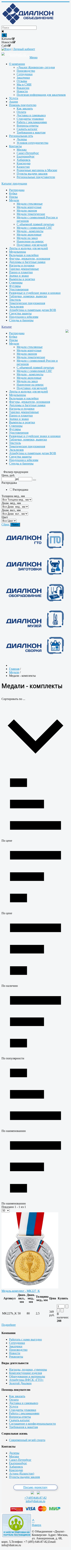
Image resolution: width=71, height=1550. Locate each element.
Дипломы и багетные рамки (27, 262)
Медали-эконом (27, 210)
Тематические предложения (27, 303)
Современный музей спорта (27, 1440)
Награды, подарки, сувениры (28, 1369)
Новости (14, 1353)
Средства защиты (20, 313)
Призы (13, 196)
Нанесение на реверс (30, 241)
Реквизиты (16, 1356)
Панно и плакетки (21, 272)
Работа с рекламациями (24, 1413)
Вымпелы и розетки (22, 279)
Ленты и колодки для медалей (28, 248)
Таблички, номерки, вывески (28, 296)
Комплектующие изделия (25, 1373)
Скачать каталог (19, 1420)
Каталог (7, 326)
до (16, 479)
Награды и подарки (21, 265)
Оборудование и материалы (27, 1376)
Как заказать (17, 1396)
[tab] (35, 475)
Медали (14, 200)
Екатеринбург (18, 1463)
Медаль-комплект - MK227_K (21, 1290)
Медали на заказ (27, 238)
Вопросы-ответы (20, 1416)
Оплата (14, 1399)
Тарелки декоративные (24, 268)
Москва (14, 1456)
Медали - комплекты (30, 231)
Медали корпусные (29, 207)
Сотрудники (17, 1342)
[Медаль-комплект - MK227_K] (30, 1287)
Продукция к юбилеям (23, 316)
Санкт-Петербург (20, 1459)
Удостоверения (18, 289)
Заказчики (15, 1346)
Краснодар (16, 1470)
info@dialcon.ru (35, 1501)
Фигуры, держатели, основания (29, 258)
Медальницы (17, 251)
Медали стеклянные (30, 203)
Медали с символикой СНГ (34, 227)
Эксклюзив (16, 306)
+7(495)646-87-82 (35, 1497)
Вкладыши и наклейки (24, 255)
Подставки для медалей (32, 244)
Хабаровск (16, 1466)
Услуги (13, 1406)
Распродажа (16, 190)
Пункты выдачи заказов (24, 1477)
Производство (18, 1349)
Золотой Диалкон (20, 1383)
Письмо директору (35, 1487)
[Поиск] (34, 480)
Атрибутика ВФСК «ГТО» (26, 1379)
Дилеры (14, 1453)
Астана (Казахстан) (21, 1473)
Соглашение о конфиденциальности (32, 1423)
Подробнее (9, 1324)
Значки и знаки (19, 275)
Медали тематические (31, 214)
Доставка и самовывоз (23, 1403)
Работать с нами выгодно (25, 1339)
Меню (33, 57)
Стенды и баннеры (21, 320)
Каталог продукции (14, 183)
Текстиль (15, 299)
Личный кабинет (24, 49)
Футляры (15, 286)
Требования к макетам (23, 1427)
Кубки (13, 193)
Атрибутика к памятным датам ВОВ (32, 310)
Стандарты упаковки (22, 1410)
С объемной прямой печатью (35, 224)
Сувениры (16, 282)
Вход (8, 49)
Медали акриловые (29, 234)
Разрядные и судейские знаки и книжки (35, 292)
